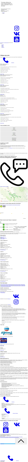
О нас (2, 46)
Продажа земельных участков (7, 437)
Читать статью (2, 337)
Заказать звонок (3, 292)
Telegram (17, 413)
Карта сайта (1, 437)
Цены (2, 45)
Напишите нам (2, 443)
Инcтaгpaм (9, 304)
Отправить (3, 418)
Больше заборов (2, 461)
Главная (3, 12)
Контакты (3, 47)
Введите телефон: (15, 228)
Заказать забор (2, 84)
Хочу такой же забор (3, 281)
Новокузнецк (2, 42)
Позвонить (12, 62)
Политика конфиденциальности (15, 437)
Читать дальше (2, 380)
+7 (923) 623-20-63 (6, 42)
